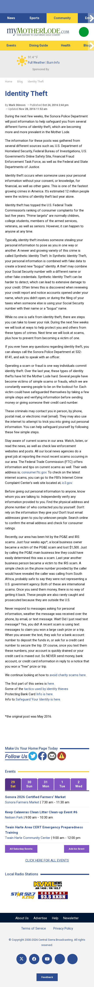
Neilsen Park (14, 817)
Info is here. (44, 694)
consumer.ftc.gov (33, 472)
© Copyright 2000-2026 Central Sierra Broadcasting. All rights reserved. (47, 942)
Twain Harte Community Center (27, 838)
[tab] (13, 784)
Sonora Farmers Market (22, 802)
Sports (34, 18)
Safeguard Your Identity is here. (38, 699)
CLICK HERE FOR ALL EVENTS (47, 860)
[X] (21, 959)
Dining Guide (38, 45)
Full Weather (36, 62)
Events (11, 45)
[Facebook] (34, 959)
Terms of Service (33, 928)
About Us (22, 918)
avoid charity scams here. (68, 675)
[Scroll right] (91, 18)
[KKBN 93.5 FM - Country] (52, 894)
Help (55, 918)
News (11, 18)
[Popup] (84, 32)
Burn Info (53, 62)
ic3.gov (67, 483)
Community (62, 18)
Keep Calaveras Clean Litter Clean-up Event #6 (41, 812)
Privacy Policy (63, 928)
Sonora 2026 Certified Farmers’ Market (35, 797)
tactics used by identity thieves (46, 689)
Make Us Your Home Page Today (31, 748)
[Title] (72, 959)
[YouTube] (47, 959)
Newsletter (71, 918)
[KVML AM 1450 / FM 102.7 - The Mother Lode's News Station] (48, 884)
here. (51, 684)
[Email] (60, 959)
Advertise (40, 918)
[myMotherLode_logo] (38, 31)
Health (65, 45)
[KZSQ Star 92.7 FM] (21, 894)
